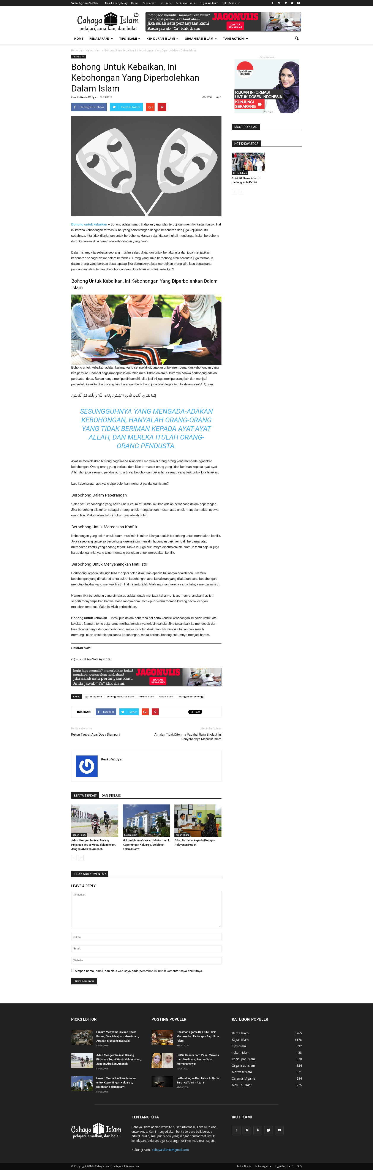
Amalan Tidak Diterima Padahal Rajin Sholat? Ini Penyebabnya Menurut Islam (187, 737)
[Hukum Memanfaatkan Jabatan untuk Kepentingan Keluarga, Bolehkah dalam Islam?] (146, 820)
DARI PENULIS (111, 795)
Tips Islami (166, 3)
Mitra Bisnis (244, 1166)
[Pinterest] (285, 3)
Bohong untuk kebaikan (89, 224)
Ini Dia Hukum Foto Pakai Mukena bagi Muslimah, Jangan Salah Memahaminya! (198, 1059)
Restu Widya (88, 97)
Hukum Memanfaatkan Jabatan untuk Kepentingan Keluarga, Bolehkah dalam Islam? (146, 845)
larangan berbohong (190, 696)
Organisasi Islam (209, 3)
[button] (296, 38)
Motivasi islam (242, 1072)
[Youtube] (298, 3)
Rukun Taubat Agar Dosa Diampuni (95, 734)
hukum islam (146, 696)
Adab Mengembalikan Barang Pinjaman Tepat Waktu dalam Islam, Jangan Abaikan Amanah (93, 845)
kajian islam (166, 696)
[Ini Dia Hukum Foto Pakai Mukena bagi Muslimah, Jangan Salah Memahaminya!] (162, 1060)
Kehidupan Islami (186, 3)
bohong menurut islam (120, 696)
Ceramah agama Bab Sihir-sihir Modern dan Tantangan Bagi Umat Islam (198, 1036)
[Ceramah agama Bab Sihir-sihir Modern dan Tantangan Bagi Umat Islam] (162, 1037)
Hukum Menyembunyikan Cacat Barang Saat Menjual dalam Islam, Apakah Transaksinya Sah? (117, 1036)
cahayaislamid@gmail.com (170, 1150)
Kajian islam (79, 56)
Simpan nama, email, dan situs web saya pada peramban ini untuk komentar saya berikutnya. (139, 971)
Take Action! (229, 3)
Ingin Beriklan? (283, 1166)
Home (134, 3)
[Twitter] (292, 3)
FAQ (299, 1166)
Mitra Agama (263, 1166)
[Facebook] (272, 3)
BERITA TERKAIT (85, 795)
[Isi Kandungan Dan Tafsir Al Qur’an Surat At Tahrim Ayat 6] (162, 1081)
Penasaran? (148, 3)
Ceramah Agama (243, 1078)
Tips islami (239, 1046)
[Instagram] (279, 3)
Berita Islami (240, 173)
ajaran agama (93, 696)
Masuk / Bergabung (116, 3)
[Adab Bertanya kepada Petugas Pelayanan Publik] (197, 820)
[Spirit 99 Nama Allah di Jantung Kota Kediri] (248, 162)
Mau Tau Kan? (242, 1085)
